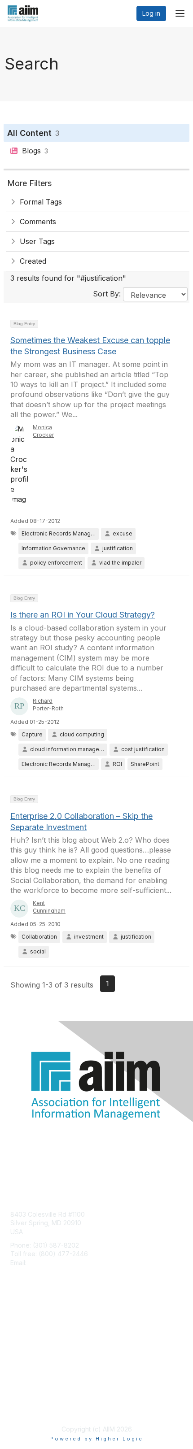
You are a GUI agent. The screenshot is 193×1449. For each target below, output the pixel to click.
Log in (151, 13)
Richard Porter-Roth (48, 704)
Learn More (27, 1339)
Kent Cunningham (49, 907)
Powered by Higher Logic (96, 1439)
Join (16, 1321)
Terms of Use (30, 1407)
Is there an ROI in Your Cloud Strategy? (82, 614)
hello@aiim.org (50, 1262)
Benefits (22, 1330)
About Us (23, 1398)
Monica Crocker (43, 431)
